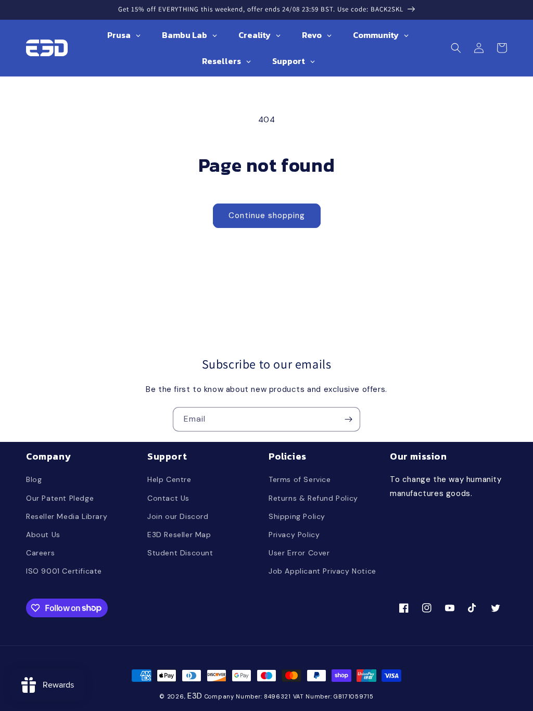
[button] (456, 47)
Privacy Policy (294, 534)
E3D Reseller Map (179, 534)
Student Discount (180, 552)
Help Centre (169, 479)
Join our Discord (178, 516)
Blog (34, 479)
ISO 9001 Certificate (64, 571)
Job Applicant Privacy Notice (322, 571)
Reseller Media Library (66, 516)
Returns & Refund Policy (313, 498)
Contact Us (168, 498)
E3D (194, 696)
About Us (43, 534)
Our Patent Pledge (60, 498)
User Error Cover (299, 552)
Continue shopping (267, 215)
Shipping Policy (297, 516)
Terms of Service (300, 479)
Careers (40, 552)
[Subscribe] (348, 419)
